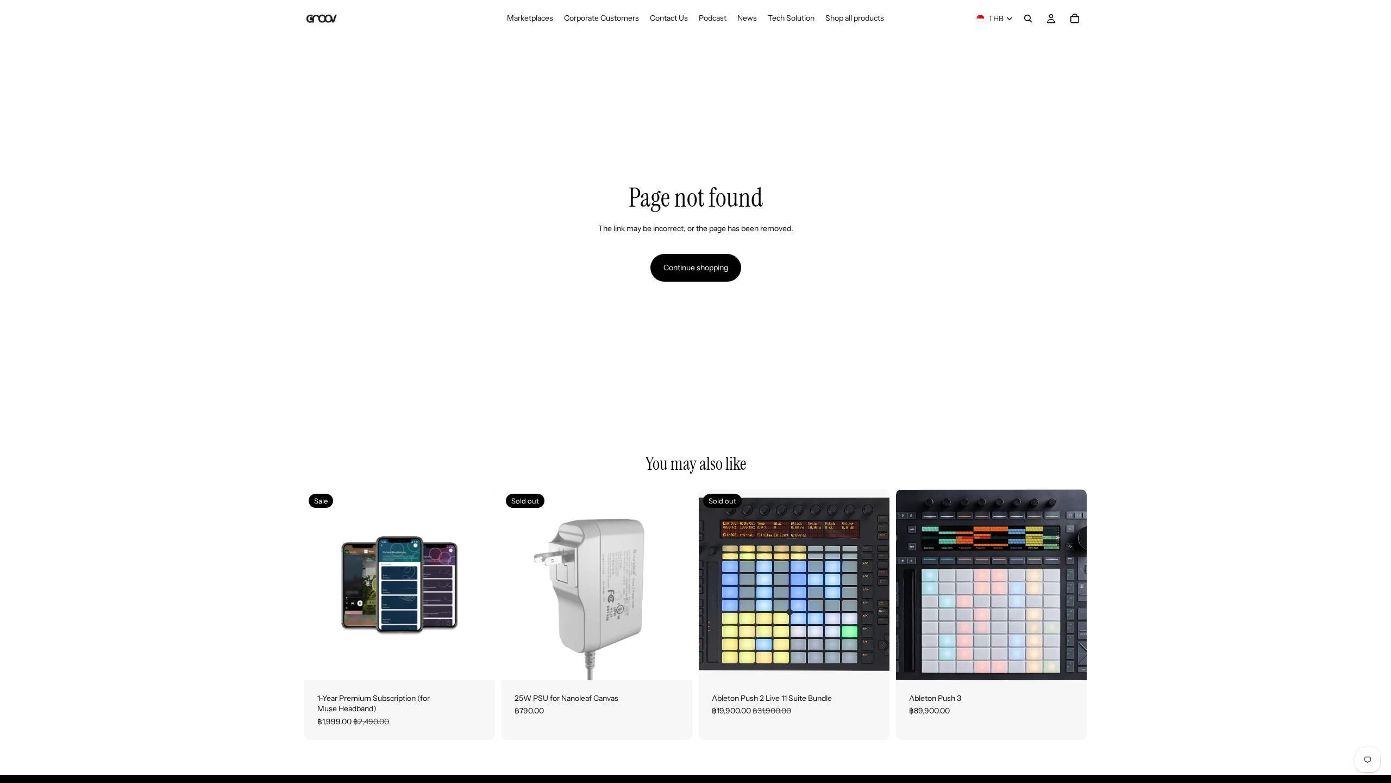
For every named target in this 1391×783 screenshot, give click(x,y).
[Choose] (1070, 663)
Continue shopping (695, 267)
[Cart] (1075, 18)
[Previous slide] (715, 584)
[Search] (1028, 18)
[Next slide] (873, 584)
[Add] (478, 663)
